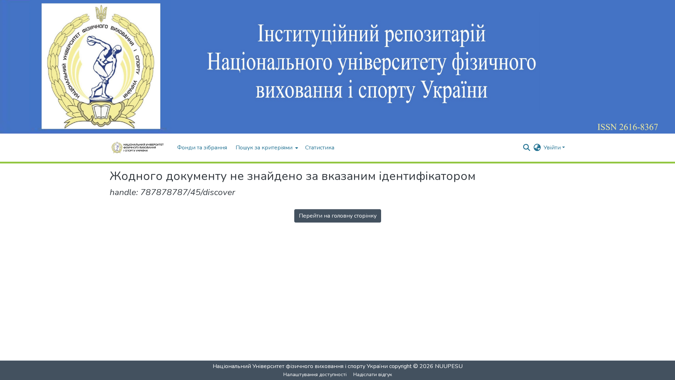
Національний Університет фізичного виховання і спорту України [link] (300, 366)
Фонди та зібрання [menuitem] (202, 148)
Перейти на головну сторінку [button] (338, 216)
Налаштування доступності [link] (315, 374)
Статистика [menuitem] (319, 148)
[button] (140, 148)
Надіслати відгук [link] (372, 374)
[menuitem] (266, 148)
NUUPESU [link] (449, 366)
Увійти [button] (553, 148)
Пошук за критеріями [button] (264, 148)
